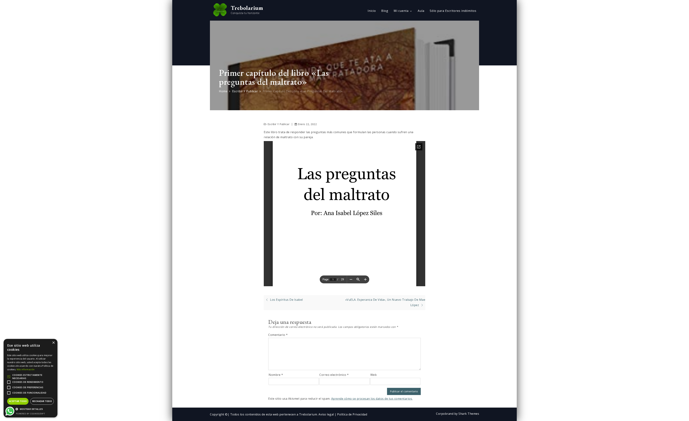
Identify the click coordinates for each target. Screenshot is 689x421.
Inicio (372, 11)
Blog (384, 11)
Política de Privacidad (352, 414)
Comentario (278, 335)
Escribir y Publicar (279, 124)
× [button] (53, 342)
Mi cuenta (401, 11)
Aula (421, 11)
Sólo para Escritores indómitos (453, 11)
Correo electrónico (334, 375)
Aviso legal (326, 414)
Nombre (276, 375)
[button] (30, 409)
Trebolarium (247, 8)
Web (373, 375)
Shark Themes (468, 414)
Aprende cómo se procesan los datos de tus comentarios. (372, 399)
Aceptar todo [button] (18, 401)
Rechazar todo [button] (42, 401)
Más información (26, 369)
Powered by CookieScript (30, 413)
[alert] (30, 378)
